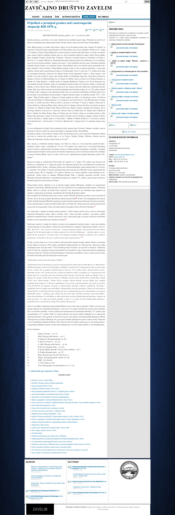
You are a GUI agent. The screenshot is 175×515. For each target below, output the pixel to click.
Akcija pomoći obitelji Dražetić (122, 80)
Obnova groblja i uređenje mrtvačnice (125, 97)
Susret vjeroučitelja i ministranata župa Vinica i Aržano (50, 394)
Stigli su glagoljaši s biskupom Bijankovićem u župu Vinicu (52, 400)
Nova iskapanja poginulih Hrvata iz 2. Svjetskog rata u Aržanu (53, 391)
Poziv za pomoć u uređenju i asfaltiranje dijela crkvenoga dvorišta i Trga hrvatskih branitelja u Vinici (66, 402)
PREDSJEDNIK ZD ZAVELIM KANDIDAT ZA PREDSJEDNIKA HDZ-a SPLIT (58, 439)
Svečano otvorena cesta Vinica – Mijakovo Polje (48, 411)
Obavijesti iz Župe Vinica (40, 425)
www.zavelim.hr (119, 157)
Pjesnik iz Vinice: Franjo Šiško (42, 380)
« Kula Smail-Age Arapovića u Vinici (43, 371)
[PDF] (102, 29)
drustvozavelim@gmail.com (124, 155)
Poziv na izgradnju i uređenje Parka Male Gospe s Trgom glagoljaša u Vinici (58, 419)
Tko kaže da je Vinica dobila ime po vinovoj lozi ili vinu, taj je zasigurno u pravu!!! (60, 450)
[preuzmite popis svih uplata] (127, 48)
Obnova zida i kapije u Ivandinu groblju (125, 113)
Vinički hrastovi (37, 433)
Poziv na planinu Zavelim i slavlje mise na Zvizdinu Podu (51, 447)
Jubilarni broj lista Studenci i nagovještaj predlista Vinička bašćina (55, 422)
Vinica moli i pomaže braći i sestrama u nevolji (48, 408)
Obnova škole (116, 105)
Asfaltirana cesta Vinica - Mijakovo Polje (87, 487)
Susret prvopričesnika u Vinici (42, 386)
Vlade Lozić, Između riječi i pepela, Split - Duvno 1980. (51, 428)
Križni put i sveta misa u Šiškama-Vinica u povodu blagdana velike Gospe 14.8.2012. (61, 444)
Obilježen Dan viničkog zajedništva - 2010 (46, 414)
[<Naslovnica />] (27, 16)
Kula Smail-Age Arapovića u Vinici (43, 405)
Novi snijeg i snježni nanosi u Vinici (44, 430)
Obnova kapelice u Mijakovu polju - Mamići (126, 88)
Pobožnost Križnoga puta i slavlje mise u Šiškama (49, 436)
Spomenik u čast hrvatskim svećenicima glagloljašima (50, 397)
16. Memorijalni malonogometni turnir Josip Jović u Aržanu (52, 442)
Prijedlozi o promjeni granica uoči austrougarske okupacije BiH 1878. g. (59, 24)
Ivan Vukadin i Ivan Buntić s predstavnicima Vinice (49, 453)
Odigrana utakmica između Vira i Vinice (45, 389)
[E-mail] (89, 29)
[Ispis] (96, 29)
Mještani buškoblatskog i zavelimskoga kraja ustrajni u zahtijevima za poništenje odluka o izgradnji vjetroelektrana (46, 468)
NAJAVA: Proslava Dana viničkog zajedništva (47, 383)
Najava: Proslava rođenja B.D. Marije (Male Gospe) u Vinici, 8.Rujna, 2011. (58, 416)
